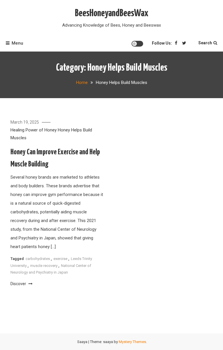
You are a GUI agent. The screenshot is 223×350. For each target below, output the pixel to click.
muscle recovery (43, 265)
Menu (17, 43)
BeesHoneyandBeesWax (111, 13)
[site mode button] (137, 44)
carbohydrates (38, 258)
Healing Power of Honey (33, 130)
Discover (18, 283)
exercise (60, 258)
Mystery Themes (132, 342)
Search (205, 43)
